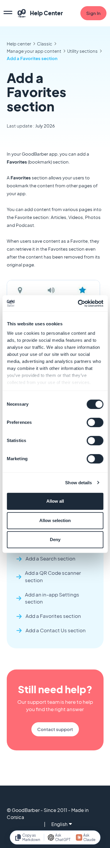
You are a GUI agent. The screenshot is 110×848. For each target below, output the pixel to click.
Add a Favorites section (32, 58)
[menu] (8, 13)
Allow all (55, 501)
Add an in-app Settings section (52, 598)
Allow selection (55, 520)
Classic (44, 43)
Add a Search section (50, 558)
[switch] (95, 422)
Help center (19, 43)
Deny (55, 539)
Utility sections (82, 51)
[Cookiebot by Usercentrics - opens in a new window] (78, 303)
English (59, 824)
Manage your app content (34, 51)
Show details (78, 482)
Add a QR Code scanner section (53, 576)
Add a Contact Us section (56, 630)
